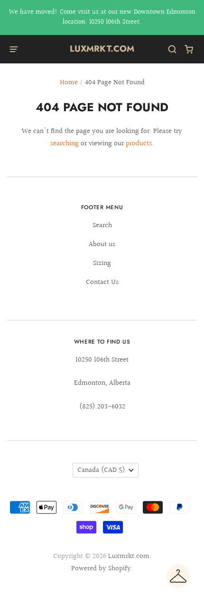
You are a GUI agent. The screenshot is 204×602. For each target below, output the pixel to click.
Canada (101, 470)
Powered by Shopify (101, 568)
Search (102, 225)
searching (64, 143)
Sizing (102, 263)
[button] (178, 576)
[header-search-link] (172, 49)
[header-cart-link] (189, 49)
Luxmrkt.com (102, 49)
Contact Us (102, 282)
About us (102, 244)
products (139, 143)
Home (69, 82)
